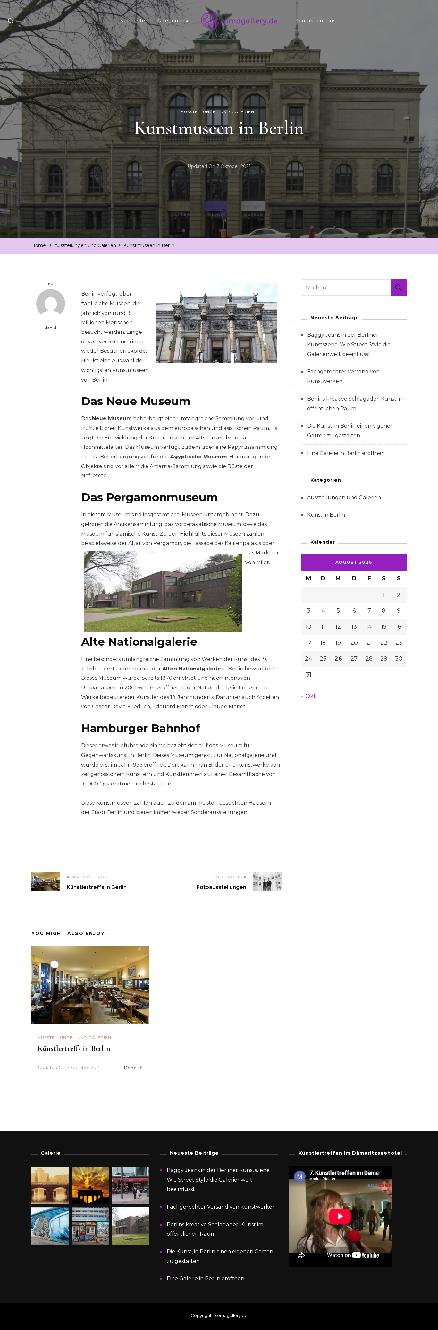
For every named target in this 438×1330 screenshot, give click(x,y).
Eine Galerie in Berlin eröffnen (346, 453)
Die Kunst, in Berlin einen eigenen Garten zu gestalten (220, 1256)
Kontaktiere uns (315, 20)
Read (130, 1068)
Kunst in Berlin (326, 515)
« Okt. (309, 696)
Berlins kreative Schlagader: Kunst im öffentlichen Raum (215, 1229)
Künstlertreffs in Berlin (74, 1048)
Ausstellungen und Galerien (217, 111)
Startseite (132, 20)
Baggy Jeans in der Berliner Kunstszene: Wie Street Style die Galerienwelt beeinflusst (349, 344)
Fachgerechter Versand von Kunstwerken (221, 1207)
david (51, 327)
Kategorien (170, 20)
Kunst (241, 659)
